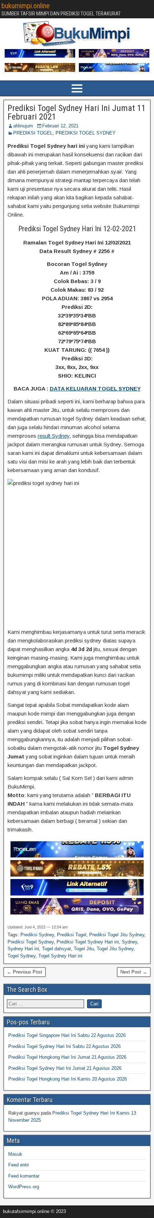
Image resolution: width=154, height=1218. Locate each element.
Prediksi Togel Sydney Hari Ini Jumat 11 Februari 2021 (77, 112)
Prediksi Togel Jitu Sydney (116, 934)
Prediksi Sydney (37, 934)
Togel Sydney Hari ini (60, 956)
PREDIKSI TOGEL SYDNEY (86, 133)
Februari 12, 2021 (60, 125)
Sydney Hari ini (23, 948)
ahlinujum (23, 125)
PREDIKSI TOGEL (33, 133)
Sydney (129, 942)
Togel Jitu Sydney (115, 948)
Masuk (15, 1154)
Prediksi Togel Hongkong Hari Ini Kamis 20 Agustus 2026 (67, 1079)
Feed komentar (23, 1176)
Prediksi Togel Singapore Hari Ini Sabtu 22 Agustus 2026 (67, 1035)
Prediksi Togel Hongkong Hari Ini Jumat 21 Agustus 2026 (67, 1057)
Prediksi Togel (71, 934)
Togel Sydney (21, 956)
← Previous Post (24, 972)
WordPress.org (23, 1186)
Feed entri (18, 1165)
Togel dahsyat (56, 948)
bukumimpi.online (25, 5)
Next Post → (133, 972)
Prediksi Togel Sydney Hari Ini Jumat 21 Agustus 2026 (64, 1068)
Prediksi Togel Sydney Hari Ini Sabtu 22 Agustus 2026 (64, 1046)
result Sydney (53, 436)
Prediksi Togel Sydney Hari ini (88, 942)
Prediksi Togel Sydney (31, 942)
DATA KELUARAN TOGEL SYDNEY (95, 388)
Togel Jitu (84, 948)
